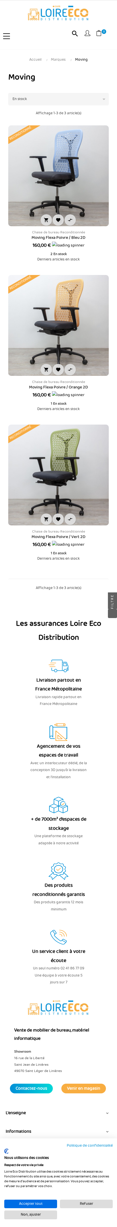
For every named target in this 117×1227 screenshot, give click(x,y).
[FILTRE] (112, 613)
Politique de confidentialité (90, 1146)
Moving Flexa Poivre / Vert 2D (58, 536)
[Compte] (87, 34)
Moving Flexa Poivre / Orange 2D (58, 387)
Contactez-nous (31, 1088)
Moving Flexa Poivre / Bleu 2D (58, 237)
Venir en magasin (83, 1088)
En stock (59, 99)
